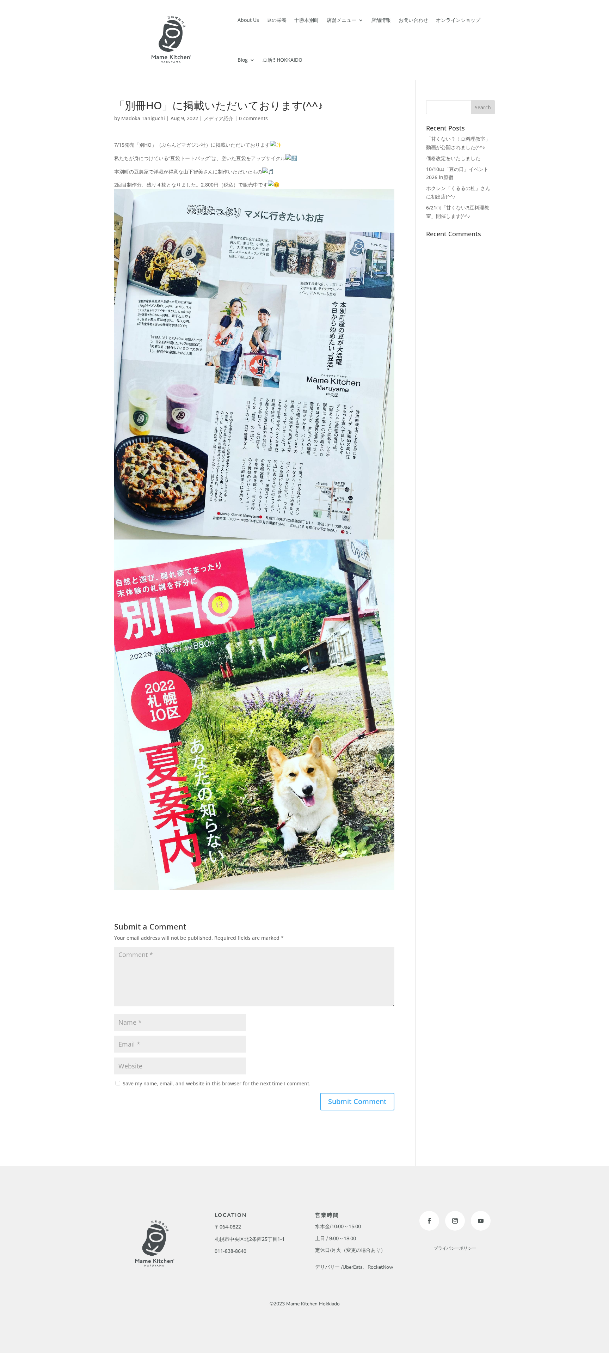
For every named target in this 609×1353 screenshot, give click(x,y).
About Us (248, 20)
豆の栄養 (277, 20)
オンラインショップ (458, 20)
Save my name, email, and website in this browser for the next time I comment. (216, 1083)
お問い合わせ (413, 20)
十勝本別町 (306, 20)
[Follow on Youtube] (481, 1221)
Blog (243, 59)
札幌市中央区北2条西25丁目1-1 (250, 1239)
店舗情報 (381, 20)
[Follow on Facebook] (429, 1221)
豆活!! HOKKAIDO (282, 59)
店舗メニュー (341, 20)
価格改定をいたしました (453, 158)
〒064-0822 (228, 1226)
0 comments (253, 118)
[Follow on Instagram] (455, 1221)
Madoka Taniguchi (143, 118)
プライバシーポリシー (455, 1248)
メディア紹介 (218, 118)
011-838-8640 (230, 1251)
